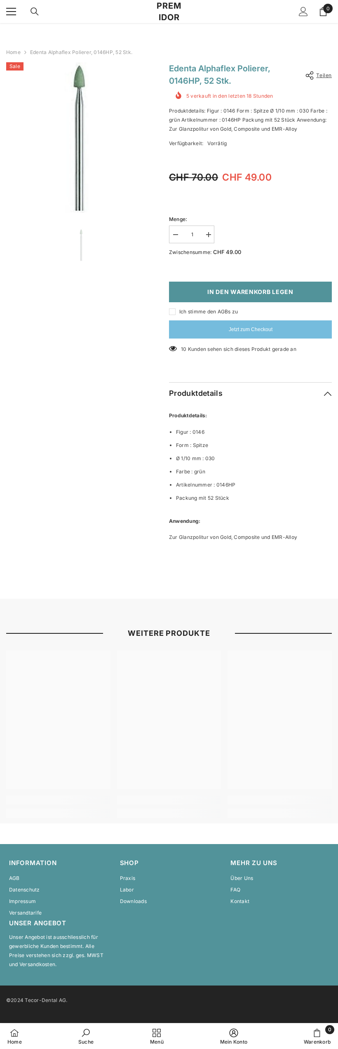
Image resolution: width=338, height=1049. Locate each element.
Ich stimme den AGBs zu (208, 311)
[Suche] (35, 11)
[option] (81, 137)
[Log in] (303, 11)
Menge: (178, 219)
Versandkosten (37, 964)
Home (13, 52)
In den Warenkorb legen (250, 291)
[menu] (11, 11)
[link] (58, 799)
